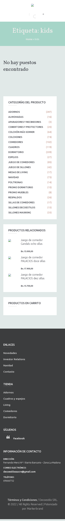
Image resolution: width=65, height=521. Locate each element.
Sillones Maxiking (19, 212)
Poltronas (15, 182)
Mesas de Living (18, 172)
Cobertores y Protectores (25, 127)
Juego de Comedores (21, 162)
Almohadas (15, 117)
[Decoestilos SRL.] (32, 6)
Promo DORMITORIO (20, 187)
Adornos (14, 112)
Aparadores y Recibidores (24, 122)
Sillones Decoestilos (21, 207)
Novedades (10, 353)
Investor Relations (14, 359)
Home (29, 39)
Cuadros (14, 147)
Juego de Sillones (19, 167)
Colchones (15, 137)
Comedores (15, 142)
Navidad (13, 177)
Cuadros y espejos (14, 398)
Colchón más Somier (21, 132)
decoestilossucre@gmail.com (19, 471)
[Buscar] (32, 16)
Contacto (8, 371)
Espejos (13, 157)
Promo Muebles (18, 192)
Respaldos (15, 197)
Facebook (19, 438)
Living (6, 404)
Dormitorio (16, 152)
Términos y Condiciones (22, 499)
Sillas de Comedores (21, 202)
